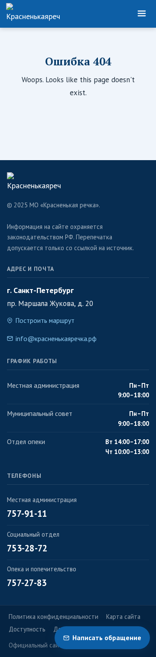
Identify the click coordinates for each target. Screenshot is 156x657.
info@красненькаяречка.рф (56, 338)
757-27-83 (27, 583)
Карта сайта (123, 616)
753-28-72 (27, 548)
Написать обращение (106, 637)
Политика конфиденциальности (53, 616)
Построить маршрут (45, 320)
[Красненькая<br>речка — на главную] (33, 14)
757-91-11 (27, 513)
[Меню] (141, 14)
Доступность (27, 629)
